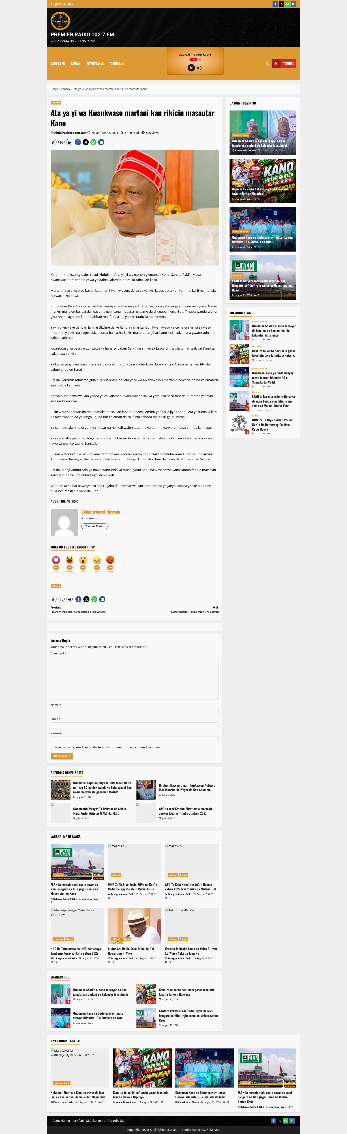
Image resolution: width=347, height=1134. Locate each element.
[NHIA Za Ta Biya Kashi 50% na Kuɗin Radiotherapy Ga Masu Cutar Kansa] (135, 862)
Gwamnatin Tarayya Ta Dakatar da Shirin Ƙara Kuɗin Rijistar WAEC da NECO (60, 813)
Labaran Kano (240, 134)
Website (56, 733)
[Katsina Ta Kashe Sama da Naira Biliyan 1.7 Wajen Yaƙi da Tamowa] (192, 926)
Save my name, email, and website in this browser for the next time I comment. (108, 747)
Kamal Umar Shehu (245, 150)
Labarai (56, 102)
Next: (195, 609)
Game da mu (58, 63)
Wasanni (238, 182)
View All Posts (94, 526)
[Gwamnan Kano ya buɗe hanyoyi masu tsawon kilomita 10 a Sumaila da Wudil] (204, 1068)
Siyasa (183, 874)
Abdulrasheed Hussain (70, 133)
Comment (59, 653)
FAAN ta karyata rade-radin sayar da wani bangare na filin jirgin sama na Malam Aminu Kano (74, 889)
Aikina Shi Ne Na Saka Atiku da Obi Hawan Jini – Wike (131, 951)
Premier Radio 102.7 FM (82, 34)
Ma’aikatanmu (95, 63)
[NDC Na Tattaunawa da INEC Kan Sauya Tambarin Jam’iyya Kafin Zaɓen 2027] (77, 926)
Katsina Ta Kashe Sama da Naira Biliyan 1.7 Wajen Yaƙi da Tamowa (191, 951)
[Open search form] (267, 63)
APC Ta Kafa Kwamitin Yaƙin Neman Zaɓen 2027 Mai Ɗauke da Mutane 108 (190, 886)
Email (55, 719)
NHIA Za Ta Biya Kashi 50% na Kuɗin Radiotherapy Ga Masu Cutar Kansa (132, 886)
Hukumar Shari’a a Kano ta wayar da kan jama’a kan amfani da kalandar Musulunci (60, 994)
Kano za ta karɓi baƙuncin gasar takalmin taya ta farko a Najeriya (146, 994)
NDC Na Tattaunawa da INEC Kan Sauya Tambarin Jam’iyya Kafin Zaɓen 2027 (76, 951)
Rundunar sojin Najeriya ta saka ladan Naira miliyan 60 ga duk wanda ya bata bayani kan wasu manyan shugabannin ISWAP (60, 790)
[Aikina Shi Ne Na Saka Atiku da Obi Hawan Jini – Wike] (135, 926)
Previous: (78, 609)
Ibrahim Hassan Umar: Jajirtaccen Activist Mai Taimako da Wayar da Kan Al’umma (146, 790)
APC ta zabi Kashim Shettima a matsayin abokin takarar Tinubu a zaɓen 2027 (146, 813)
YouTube (288, 63)
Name (56, 705)
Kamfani (76, 63)
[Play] (191, 68)
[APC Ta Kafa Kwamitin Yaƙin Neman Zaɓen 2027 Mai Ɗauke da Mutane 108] (192, 862)
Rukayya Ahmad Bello (65, 898)
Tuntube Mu (117, 63)
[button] (54, 142)
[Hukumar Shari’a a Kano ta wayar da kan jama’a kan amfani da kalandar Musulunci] (80, 1068)
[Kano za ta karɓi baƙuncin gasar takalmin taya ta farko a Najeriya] (142, 1068)
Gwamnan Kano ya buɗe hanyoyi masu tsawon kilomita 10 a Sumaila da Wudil (60, 1018)
